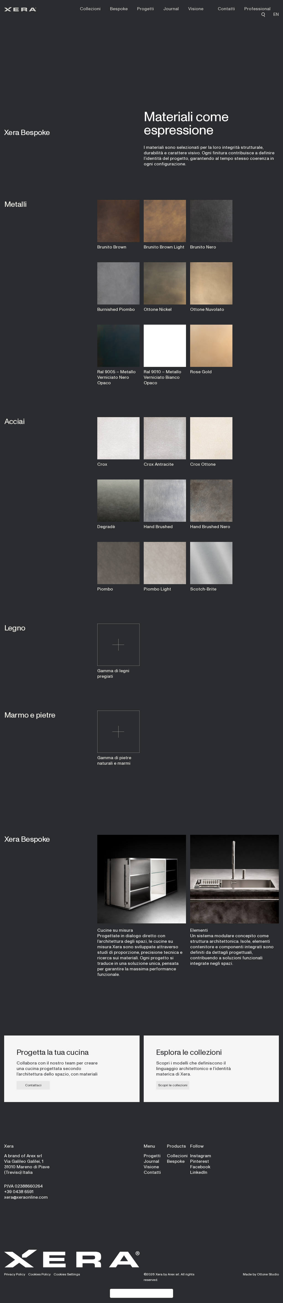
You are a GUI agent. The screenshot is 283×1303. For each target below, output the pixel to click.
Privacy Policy (14, 1274)
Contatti (226, 8)
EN (276, 14)
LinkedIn (198, 1172)
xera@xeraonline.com (26, 1197)
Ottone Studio (268, 1274)
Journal (171, 8)
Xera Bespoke (27, 132)
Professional (257, 8)
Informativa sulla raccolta (141, 1293)
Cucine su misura (115, 930)
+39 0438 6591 (18, 1191)
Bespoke (119, 8)
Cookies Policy (39, 1274)
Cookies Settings (67, 1274)
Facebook (200, 1166)
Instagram (200, 1155)
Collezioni (90, 8)
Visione (195, 8)
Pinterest (199, 1161)
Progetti (145, 8)
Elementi (199, 930)
